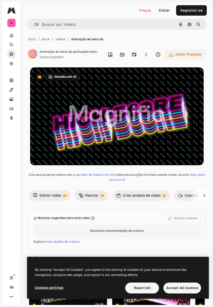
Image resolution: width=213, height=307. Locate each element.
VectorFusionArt (51, 57)
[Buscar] (11, 45)
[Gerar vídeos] (11, 108)
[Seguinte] (204, 195)
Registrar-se (191, 10)
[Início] (11, 35)
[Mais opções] (146, 54)
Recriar (88, 196)
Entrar (164, 10)
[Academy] (11, 287)
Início (32, 39)
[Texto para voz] (11, 118)
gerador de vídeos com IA (94, 175)
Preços (145, 10)
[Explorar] (11, 63)
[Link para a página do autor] (32, 54)
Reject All (142, 288)
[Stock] (11, 54)
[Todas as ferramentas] (11, 80)
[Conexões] (11, 278)
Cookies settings (49, 287)
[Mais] (11, 296)
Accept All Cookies (182, 288)
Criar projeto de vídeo (138, 196)
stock (46, 39)
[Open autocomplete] (34, 24)
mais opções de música (62, 242)
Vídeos (60, 39)
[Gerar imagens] (11, 99)
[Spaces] (11, 90)
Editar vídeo (47, 196)
